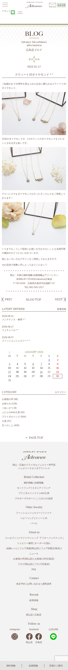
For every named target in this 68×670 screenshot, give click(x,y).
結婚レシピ (12, 548)
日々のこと (7, 425)
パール (33, 523)
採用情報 (33, 600)
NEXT (59, 299)
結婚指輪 (33, 665)
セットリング (24, 488)
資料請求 (46, 584)
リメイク (47, 513)
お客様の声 (7, 399)
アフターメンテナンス (50, 538)
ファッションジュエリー (28, 513)
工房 (4, 421)
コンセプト (10, 538)
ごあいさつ (7, 408)
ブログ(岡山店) (25, 564)
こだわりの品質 (45, 498)
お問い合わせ (34, 584)
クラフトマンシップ (28, 538)
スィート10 (41, 518)
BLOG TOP (33, 299)
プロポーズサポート (25, 498)
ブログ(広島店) (42, 564)
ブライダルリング (11, 416)
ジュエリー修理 (25, 543)
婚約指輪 (10, 665)
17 (9, 372)
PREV (8, 299)
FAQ (34, 569)
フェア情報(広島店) (50, 548)
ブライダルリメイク (28, 493)
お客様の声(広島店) (44, 558)
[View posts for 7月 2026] (8, 352)
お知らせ (6, 403)
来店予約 (20, 584)
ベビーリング (27, 518)
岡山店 (29, 614)
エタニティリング (41, 488)
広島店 (38, 614)
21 (41, 372)
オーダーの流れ (42, 543)
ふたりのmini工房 (11, 412)
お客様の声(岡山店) (23, 558)
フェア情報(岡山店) (29, 548)
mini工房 (44, 493)
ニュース (33, 553)
